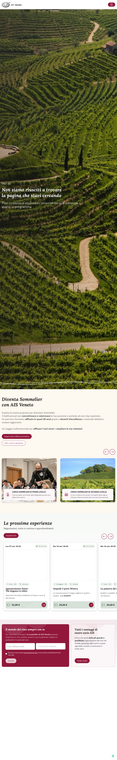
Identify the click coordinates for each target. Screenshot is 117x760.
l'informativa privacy (30, 653)
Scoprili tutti (11, 535)
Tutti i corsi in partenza (13, 443)
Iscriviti (11, 661)
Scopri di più (82, 661)
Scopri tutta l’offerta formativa (16, 436)
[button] (50, 646)
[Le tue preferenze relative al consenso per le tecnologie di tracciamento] (113, 756)
